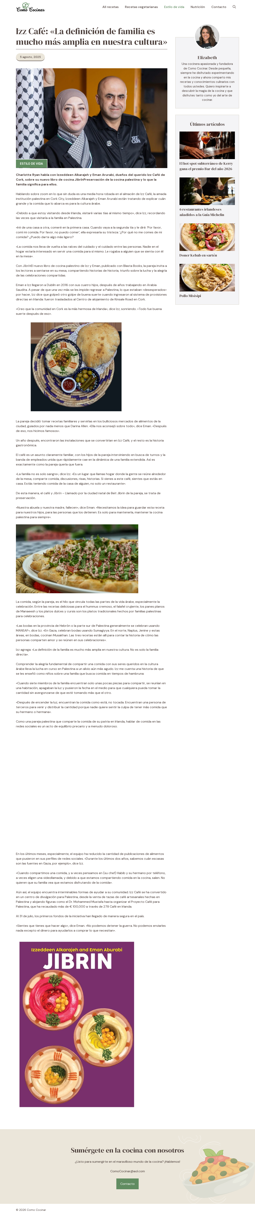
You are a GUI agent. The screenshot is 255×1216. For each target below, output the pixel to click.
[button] (234, 7)
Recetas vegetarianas (141, 7)
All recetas (110, 7)
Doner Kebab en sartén (198, 255)
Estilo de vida (174, 7)
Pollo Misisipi (190, 295)
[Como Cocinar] (30, 7)
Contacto (218, 7)
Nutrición (198, 7)
